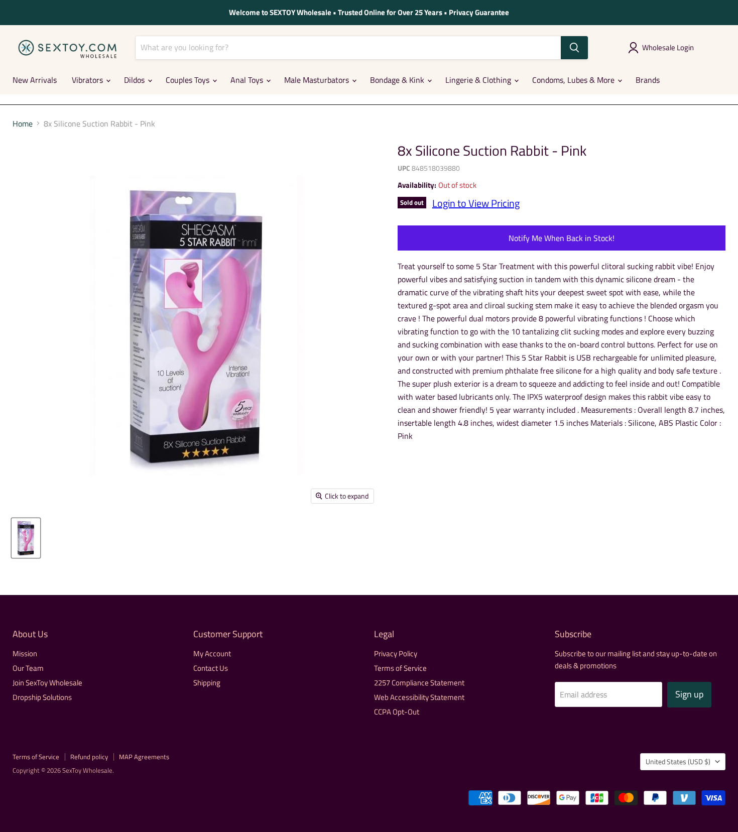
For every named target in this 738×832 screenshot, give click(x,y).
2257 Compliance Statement (419, 682)
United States (678, 761)
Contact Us (210, 668)
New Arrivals (35, 80)
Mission (25, 653)
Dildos (135, 80)
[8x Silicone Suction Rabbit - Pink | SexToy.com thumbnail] (26, 538)
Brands (648, 80)
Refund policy (89, 757)
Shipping (206, 682)
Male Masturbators (317, 80)
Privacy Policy (395, 653)
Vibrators (88, 80)
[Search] (574, 47)
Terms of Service (400, 668)
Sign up (689, 694)
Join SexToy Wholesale (47, 682)
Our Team (28, 668)
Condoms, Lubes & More (574, 80)
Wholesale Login (668, 47)
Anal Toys (247, 80)
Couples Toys (188, 80)
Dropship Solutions (42, 697)
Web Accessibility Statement (419, 697)
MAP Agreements (144, 757)
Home (23, 123)
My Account (212, 653)
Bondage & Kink (398, 80)
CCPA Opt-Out (396, 712)
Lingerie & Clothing (479, 80)
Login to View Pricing (476, 203)
